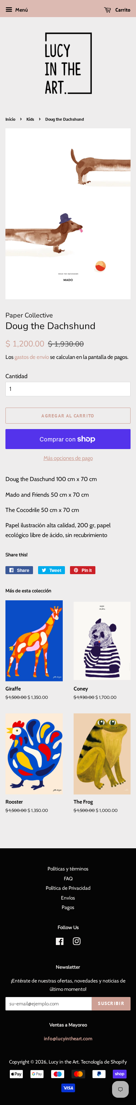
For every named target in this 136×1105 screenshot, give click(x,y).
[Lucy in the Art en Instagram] (77, 943)
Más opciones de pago (68, 458)
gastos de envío (32, 357)
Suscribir (111, 1003)
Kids (30, 119)
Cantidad (16, 376)
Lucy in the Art (64, 1062)
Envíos (68, 898)
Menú (21, 10)
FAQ (68, 878)
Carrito (122, 10)
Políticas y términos (68, 869)
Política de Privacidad (68, 888)
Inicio (10, 119)
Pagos (68, 907)
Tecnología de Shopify (104, 1062)
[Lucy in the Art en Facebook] (59, 943)
